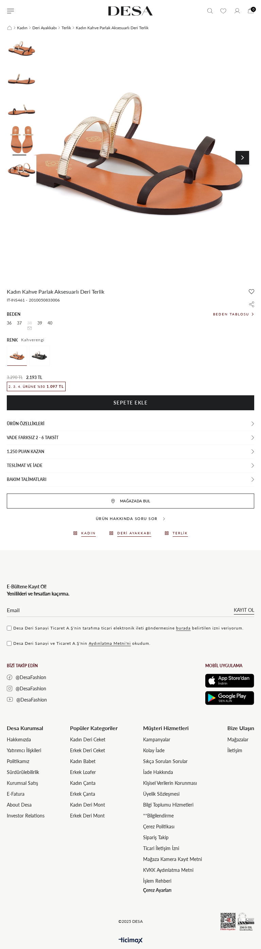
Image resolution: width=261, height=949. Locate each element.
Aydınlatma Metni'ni (110, 643)
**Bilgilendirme (158, 815)
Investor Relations (26, 815)
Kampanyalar (156, 739)
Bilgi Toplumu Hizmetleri (168, 805)
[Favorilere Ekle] (251, 291)
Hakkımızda (19, 739)
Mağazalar (237, 739)
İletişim (234, 750)
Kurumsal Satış (22, 783)
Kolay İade (153, 750)
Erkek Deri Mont (87, 815)
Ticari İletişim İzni (161, 848)
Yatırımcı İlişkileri (24, 750)
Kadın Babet (82, 761)
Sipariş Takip (156, 837)
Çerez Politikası (158, 826)
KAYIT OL (244, 610)
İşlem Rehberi (157, 881)
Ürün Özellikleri (26, 423)
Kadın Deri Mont (87, 805)
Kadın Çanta (82, 783)
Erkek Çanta (82, 794)
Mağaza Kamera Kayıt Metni (172, 859)
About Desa (19, 805)
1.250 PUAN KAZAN (25, 451)
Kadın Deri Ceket (87, 739)
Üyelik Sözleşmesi (161, 794)
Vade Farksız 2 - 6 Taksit (32, 437)
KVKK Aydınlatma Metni (168, 870)
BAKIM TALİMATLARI (27, 479)
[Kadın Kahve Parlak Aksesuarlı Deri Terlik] (17, 356)
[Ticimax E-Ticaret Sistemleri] (131, 940)
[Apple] (229, 681)
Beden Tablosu (231, 314)
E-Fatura (15, 794)
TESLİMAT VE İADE (24, 465)
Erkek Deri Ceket (87, 750)
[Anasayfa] (9, 28)
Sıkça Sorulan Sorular (165, 761)
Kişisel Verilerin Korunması (170, 783)
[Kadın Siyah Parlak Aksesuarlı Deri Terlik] (39, 356)
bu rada (183, 628)
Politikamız (18, 761)
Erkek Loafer (83, 772)
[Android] (229, 698)
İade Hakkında (158, 772)
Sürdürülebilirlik (23, 772)
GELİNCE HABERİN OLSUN (30, 328)
